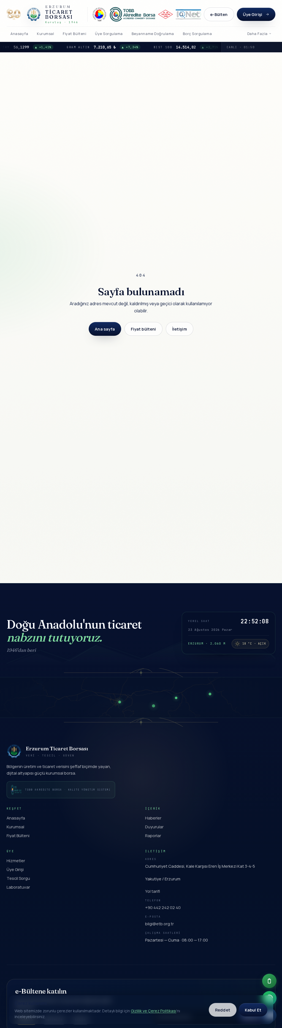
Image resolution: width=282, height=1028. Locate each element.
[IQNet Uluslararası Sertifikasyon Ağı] (188, 14)
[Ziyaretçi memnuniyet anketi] (269, 981)
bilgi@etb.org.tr (159, 923)
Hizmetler (16, 860)
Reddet (222, 1010)
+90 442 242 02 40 (163, 907)
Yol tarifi (152, 891)
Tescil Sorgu (18, 878)
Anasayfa (16, 818)
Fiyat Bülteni (18, 835)
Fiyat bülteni (143, 329)
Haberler (153, 818)
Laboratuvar (18, 887)
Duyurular (154, 826)
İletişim (179, 329)
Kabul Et (253, 1010)
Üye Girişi (252, 14)
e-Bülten (218, 14)
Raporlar (153, 835)
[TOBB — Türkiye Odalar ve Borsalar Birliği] (99, 14)
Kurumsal (15, 826)
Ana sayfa (105, 329)
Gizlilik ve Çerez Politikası (153, 1010)
